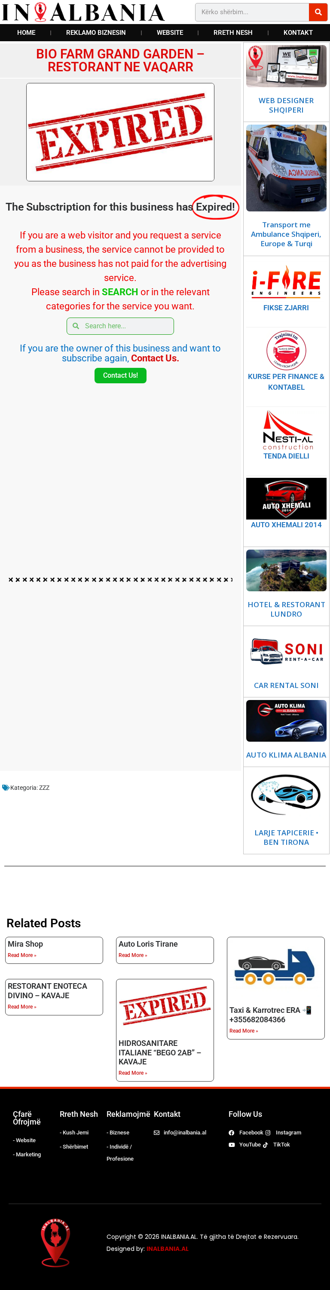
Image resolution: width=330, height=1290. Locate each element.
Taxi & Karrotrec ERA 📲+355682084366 (270, 1015)
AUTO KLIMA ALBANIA (286, 755)
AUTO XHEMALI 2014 (286, 524)
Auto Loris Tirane (148, 943)
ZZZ (44, 787)
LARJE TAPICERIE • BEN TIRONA (286, 837)
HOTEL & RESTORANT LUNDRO (286, 609)
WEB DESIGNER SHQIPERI (286, 105)
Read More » (22, 955)
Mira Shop (25, 943)
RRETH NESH (233, 33)
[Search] (318, 12)
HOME (26, 33)
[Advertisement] (120, 469)
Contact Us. (155, 358)
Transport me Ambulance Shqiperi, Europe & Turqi (286, 234)
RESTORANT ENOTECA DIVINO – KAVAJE (47, 990)
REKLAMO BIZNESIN (96, 33)
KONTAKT (298, 33)
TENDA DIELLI (286, 456)
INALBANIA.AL (168, 1248)
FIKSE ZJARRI (286, 307)
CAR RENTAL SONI (286, 685)
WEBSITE (170, 33)
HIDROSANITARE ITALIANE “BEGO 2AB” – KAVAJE (160, 1053)
